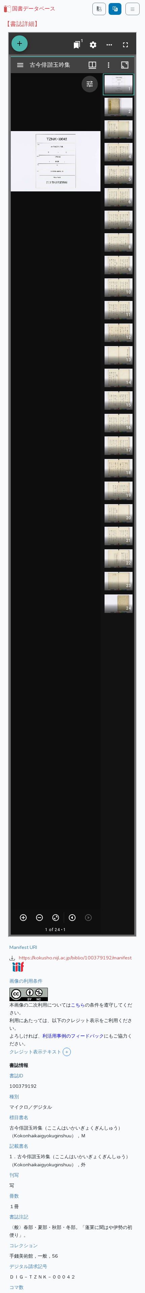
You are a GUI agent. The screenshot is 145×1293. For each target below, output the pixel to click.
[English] (115, 9)
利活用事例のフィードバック (73, 1036)
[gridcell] (29, 9)
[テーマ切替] (99, 9)
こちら (78, 1005)
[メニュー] (132, 9)
